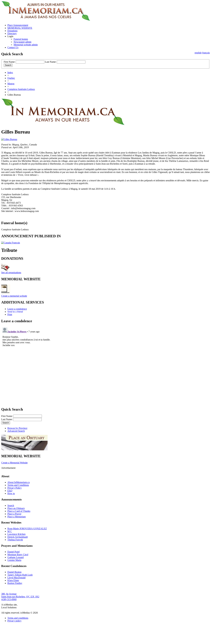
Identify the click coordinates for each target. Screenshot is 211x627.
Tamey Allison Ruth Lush (20, 574)
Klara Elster (13, 580)
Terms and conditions (17, 618)
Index (10, 72)
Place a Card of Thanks (18, 511)
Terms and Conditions (18, 485)
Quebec (11, 78)
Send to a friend (15, 311)
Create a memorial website (14, 296)
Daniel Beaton (14, 572)
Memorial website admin (26, 44)
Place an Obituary (16, 508)
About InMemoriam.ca (18, 482)
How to (11, 493)
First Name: (9, 61)
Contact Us (12, 47)
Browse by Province (17, 428)
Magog (10, 83)
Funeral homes (21, 39)
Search (10, 505)
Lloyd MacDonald (16, 577)
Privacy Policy (14, 488)
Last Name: (50, 61)
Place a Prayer (14, 514)
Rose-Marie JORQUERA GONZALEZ (27, 528)
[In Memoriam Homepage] (45, 20)
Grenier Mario (14, 560)
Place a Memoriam (16, 516)
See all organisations (11, 272)
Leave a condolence (17, 309)
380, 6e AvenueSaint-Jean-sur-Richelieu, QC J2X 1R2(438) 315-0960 (20, 597)
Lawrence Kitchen (16, 534)
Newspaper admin (22, 42)
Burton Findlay (14, 583)
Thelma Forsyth (15, 539)
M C (9, 531)
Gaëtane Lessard (15, 557)
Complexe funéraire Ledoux (21, 89)
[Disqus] (105, 365)
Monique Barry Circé (17, 554)
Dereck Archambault (17, 537)
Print (9, 314)
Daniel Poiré (13, 551)
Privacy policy (14, 620)
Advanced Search (16, 431)
